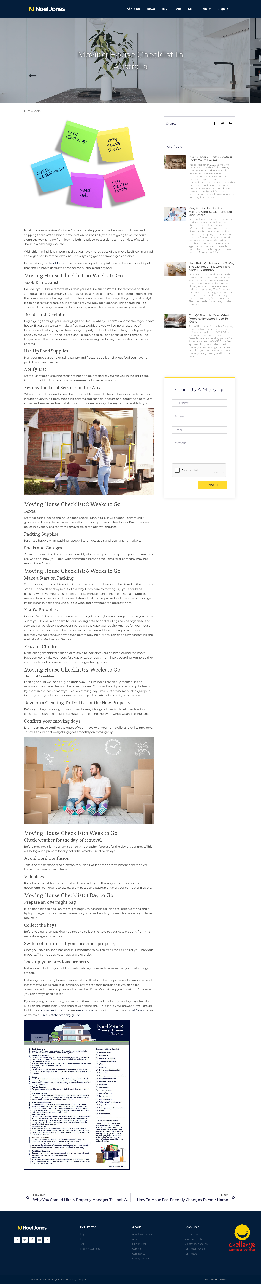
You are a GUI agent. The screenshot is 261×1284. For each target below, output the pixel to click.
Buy (164, 9)
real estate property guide (61, 1015)
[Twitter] (25, 1240)
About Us (133, 9)
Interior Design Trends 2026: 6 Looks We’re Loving (210, 158)
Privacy (72, 1279)
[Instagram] (17, 1240)
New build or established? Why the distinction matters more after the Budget (211, 267)
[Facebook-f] (32, 1240)
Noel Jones (57, 263)
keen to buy (84, 1010)
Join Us (206, 9)
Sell (191, 9)
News (151, 9)
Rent (177, 9)
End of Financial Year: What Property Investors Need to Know (209, 318)
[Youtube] (39, 1240)
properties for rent (53, 1010)
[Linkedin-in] (47, 1240)
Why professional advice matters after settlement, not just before (210, 212)
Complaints (83, 1279)
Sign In (223, 9)
